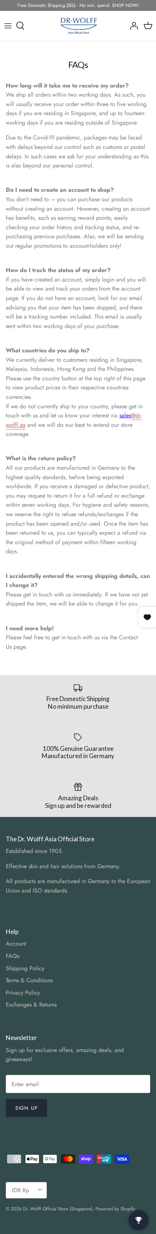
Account (16, 943)
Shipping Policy (25, 968)
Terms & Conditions (29, 980)
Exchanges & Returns (31, 1004)
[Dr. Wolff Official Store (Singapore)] (78, 26)
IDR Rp (20, 1190)
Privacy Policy (23, 992)
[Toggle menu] (8, 26)
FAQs (12, 956)
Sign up (26, 1108)
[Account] (132, 26)
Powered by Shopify (115, 1208)
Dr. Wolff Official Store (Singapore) (58, 1208)
